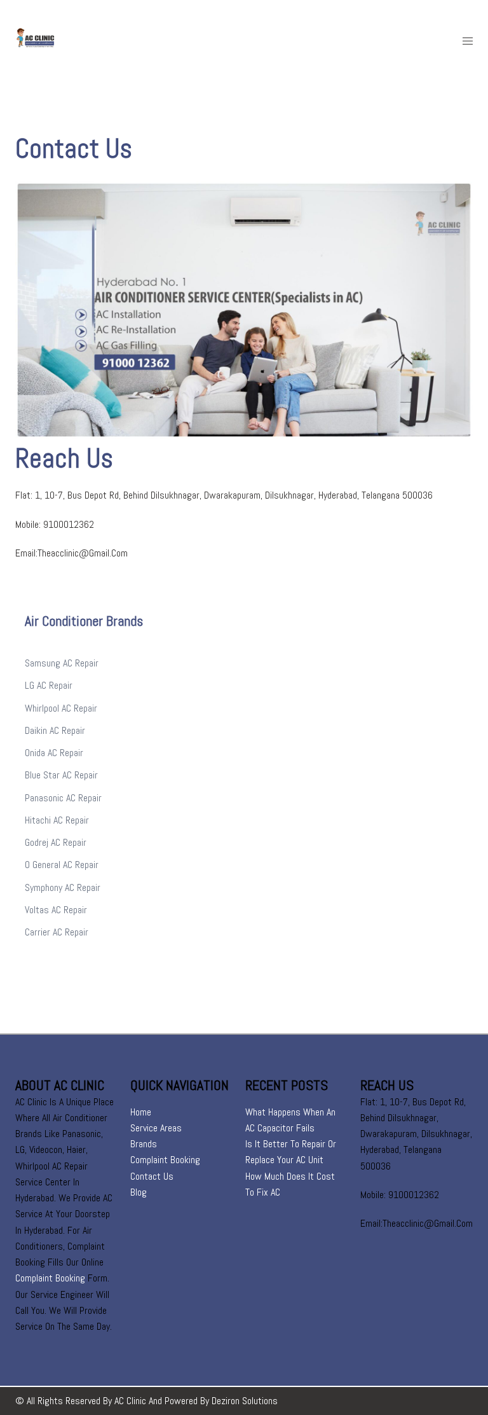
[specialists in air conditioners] (63, 40)
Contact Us (151, 1176)
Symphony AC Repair (62, 887)
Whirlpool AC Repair (61, 708)
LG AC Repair (48, 685)
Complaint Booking (165, 1159)
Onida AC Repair (54, 752)
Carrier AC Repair (56, 932)
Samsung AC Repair (61, 663)
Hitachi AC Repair (57, 820)
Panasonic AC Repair (63, 797)
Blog (138, 1192)
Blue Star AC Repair (61, 775)
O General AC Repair (61, 864)
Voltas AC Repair (56, 909)
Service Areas (156, 1128)
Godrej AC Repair (55, 842)
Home (140, 1112)
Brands (143, 1143)
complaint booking (50, 1278)
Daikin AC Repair (55, 730)
